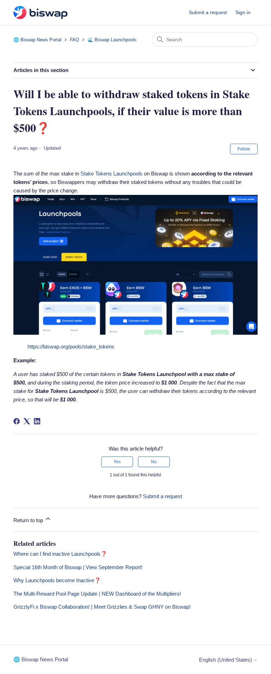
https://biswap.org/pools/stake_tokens (71, 347)
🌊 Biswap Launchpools (112, 39)
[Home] (40, 12)
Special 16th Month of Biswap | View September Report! (77, 567)
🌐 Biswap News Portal (37, 39)
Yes (117, 461)
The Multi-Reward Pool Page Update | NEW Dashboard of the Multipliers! (97, 594)
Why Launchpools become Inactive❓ (57, 580)
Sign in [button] (243, 12)
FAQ (74, 39)
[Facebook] (16, 421)
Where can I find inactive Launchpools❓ (60, 554)
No (154, 461)
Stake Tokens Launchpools (111, 174)
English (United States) (226, 660)
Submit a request (208, 12)
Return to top (28, 520)
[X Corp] (27, 421)
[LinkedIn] (37, 421)
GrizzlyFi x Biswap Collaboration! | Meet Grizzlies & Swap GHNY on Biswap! (102, 607)
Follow (243, 149)
